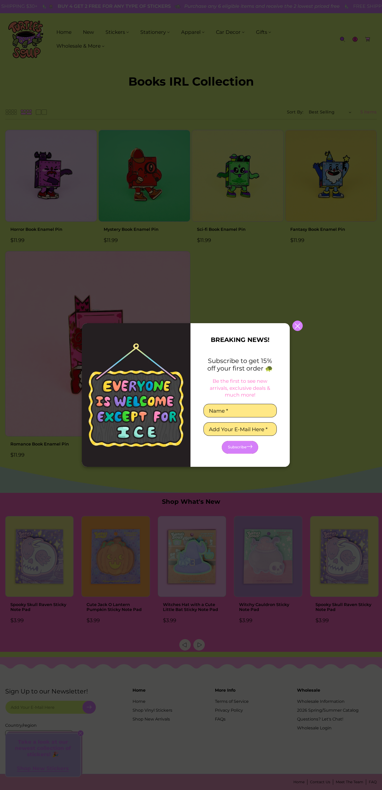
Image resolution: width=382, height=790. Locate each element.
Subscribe (237, 447)
